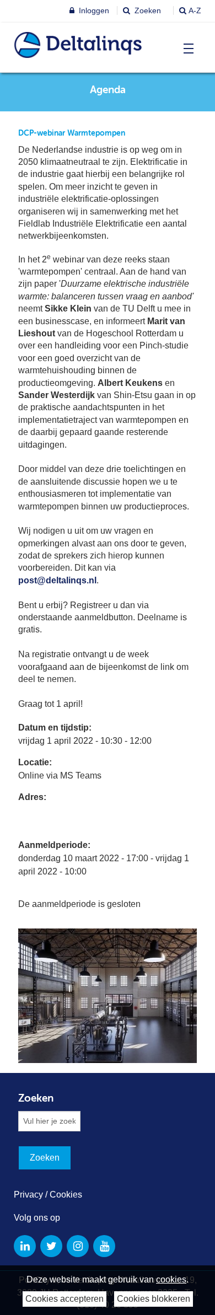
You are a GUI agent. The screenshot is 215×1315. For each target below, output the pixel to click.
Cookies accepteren (64, 1298)
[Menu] (186, 48)
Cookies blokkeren (153, 1298)
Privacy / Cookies (48, 1194)
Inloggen (93, 10)
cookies (171, 1279)
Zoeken (146, 10)
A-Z (195, 10)
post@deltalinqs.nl (57, 580)
